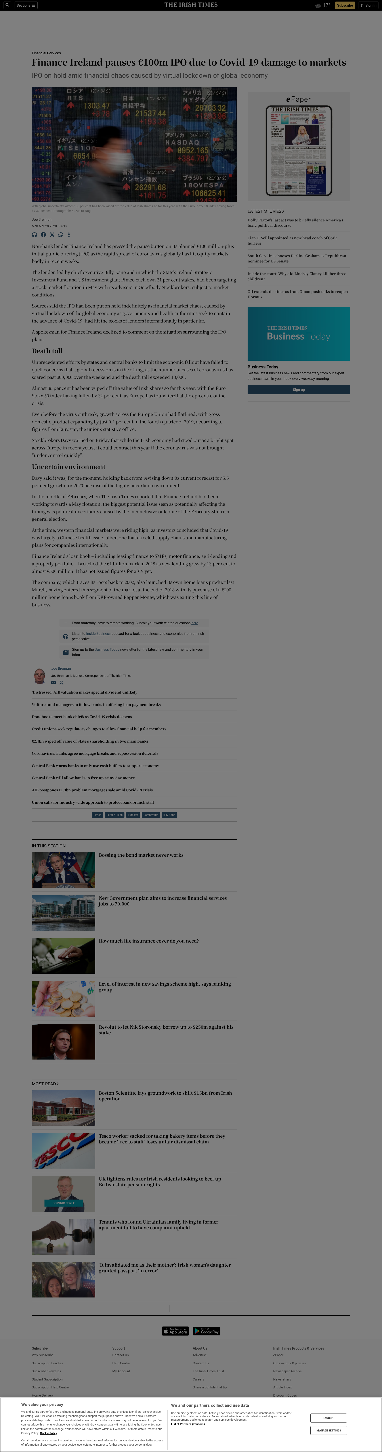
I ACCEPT (329, 1418)
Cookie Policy (48, 1433)
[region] (191, 1424)
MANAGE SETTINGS (329, 1430)
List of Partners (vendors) (188, 1424)
